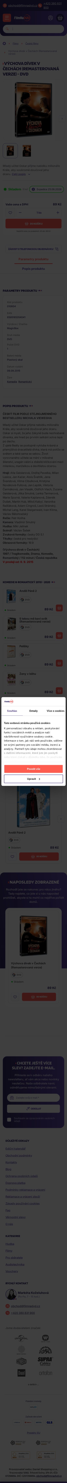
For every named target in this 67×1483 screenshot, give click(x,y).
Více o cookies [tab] (55, 710)
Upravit (31, 778)
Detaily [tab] (33, 710)
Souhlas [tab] (12, 710)
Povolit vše (33, 768)
